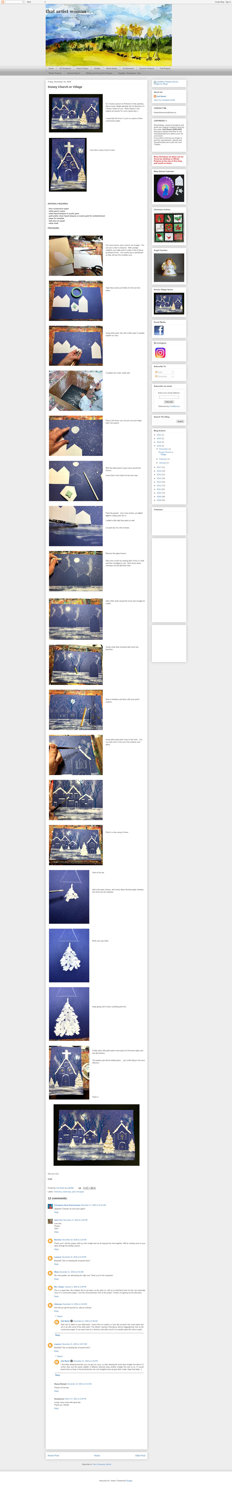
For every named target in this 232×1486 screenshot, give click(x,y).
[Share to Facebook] (92, 1188)
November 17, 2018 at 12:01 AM (93, 1205)
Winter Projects (55, 73)
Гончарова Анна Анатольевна (67, 1205)
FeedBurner (175, 406)
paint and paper (78, 1192)
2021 (159, 435)
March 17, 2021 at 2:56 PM (75, 1399)
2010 (159, 493)
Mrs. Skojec (59, 1287)
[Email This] (84, 1188)
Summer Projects (146, 68)
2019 (159, 442)
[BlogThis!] (87, 1188)
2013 (159, 482)
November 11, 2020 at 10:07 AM (74, 1344)
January (162, 463)
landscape (67, 1192)
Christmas (58, 1192)
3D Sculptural (65, 68)
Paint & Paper (82, 68)
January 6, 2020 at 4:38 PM (75, 1287)
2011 (159, 489)
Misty (56, 1272)
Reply (56, 1212)
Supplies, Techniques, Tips (129, 73)
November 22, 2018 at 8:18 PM (74, 1257)
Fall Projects (165, 68)
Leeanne (57, 1257)
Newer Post (53, 1455)
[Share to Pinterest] (94, 1188)
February (163, 459)
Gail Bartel (65, 1321)
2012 (159, 485)
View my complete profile (164, 100)
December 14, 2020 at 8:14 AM (79, 1384)
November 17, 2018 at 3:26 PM (75, 1220)
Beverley (57, 1240)
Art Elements (128, 68)
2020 (159, 438)
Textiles (97, 68)
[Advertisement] (164, 579)
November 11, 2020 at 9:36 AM (86, 1321)
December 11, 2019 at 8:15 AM (71, 1272)
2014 (159, 478)
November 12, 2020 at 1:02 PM (86, 1361)
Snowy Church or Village (166, 453)
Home (51, 68)
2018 (159, 446)
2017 (159, 467)
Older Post (140, 1455)
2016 (159, 471)
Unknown (58, 1304)
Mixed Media (111, 68)
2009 (159, 496)
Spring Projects (73, 73)
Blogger (129, 1481)
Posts (159, 372)
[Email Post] (79, 1188)
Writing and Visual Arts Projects (99, 73)
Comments (162, 376)
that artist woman (66, 11)
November (163, 449)
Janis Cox (58, 1220)
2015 (159, 474)
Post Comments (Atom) (102, 1464)
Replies (60, 1316)
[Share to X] (89, 1188)
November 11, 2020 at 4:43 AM (75, 1304)
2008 (159, 500)
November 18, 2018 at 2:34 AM (74, 1240)
